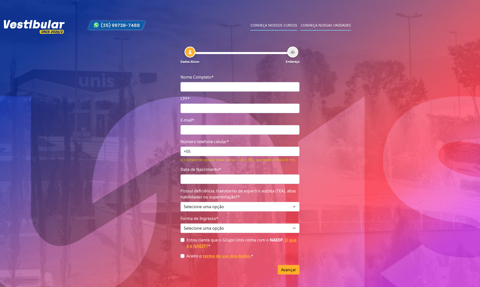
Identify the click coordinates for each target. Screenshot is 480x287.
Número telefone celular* (204, 141)
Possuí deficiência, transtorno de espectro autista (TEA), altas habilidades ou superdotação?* (238, 194)
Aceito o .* (219, 256)
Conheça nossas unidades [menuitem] (326, 25)
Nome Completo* (197, 77)
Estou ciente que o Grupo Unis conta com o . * (241, 243)
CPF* (185, 98)
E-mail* (187, 120)
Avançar (288, 269)
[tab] (189, 55)
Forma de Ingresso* (199, 218)
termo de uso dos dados (226, 256)
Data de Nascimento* (200, 169)
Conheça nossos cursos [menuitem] (273, 25)
